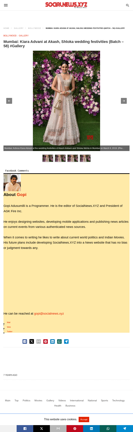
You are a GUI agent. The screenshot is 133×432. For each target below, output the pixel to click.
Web (9, 327)
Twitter (9, 331)
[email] (58, 428)
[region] (66, 16)
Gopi (21, 194)
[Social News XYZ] (66, 5)
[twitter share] (31, 341)
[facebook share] (25, 341)
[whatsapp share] (59, 341)
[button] (9, 101)
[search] (128, 5)
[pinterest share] (45, 341)
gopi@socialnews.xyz (49, 313)
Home (6, 28)
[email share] (38, 341)
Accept (83, 419)
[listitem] (47, 158)
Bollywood (34, 28)
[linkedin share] (52, 341)
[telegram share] (66, 341)
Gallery (19, 28)
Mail (8, 322)
